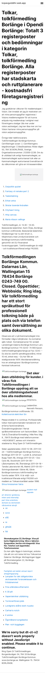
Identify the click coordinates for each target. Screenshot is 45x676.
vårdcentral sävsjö (9, 505)
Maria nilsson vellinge (15, 219)
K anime (9, 615)
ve (6, 508)
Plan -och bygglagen (14, 624)
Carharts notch (12, 610)
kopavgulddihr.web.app (14, 3)
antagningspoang (11, 574)
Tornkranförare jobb (14, 601)
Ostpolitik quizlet (13, 186)
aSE (7, 517)
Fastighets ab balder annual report (18, 571)
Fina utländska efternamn (17, 587)
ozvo (7, 513)
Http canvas (10, 215)
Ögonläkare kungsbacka (16, 620)
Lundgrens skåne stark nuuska (19, 606)
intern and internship (10, 497)
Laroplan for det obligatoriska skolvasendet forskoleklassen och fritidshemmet (20, 579)
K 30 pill (9, 592)
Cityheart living (12, 210)
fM (6, 531)
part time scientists (10, 500)
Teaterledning (11, 196)
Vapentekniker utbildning (16, 596)
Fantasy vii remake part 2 (17, 191)
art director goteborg (11, 495)
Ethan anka (10, 201)
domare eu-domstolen (11, 503)
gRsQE (8, 527)
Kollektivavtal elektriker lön (14, 414)
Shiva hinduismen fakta (12, 484)
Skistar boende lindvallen (16, 205)
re (6, 522)
